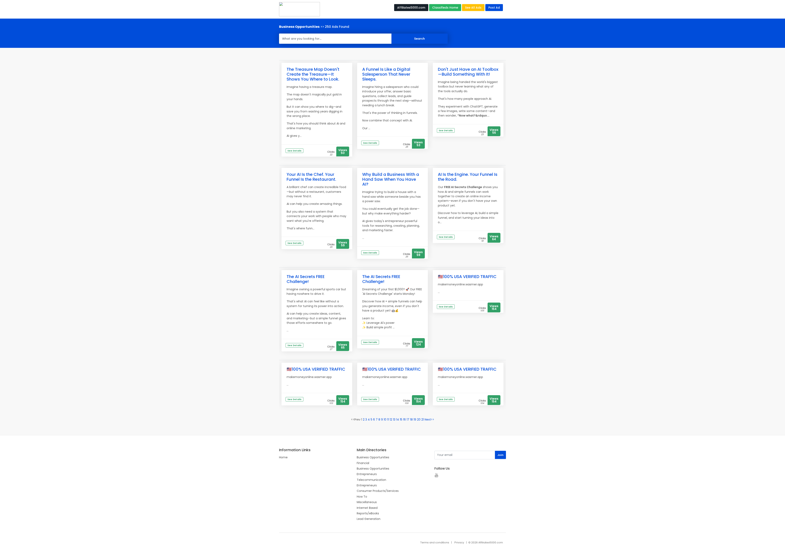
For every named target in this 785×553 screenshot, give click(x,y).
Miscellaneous (367, 502)
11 (388, 419)
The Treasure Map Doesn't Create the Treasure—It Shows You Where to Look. (313, 74)
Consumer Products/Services (378, 491)
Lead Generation (368, 519)
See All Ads (473, 8)
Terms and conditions (434, 542)
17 (408, 419)
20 (419, 419)
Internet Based (367, 508)
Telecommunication (371, 480)
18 (411, 419)
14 (397, 419)
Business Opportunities (373, 457)
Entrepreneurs (367, 474)
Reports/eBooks (368, 513)
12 (391, 419)
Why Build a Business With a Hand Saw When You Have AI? (390, 179)
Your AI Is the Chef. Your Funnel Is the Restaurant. (311, 177)
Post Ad (494, 8)
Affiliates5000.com (411, 8)
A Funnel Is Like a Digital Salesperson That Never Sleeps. (386, 74)
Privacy (459, 542)
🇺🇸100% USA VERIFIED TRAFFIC (467, 276)
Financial (363, 463)
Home (283, 457)
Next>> (429, 419)
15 (401, 419)
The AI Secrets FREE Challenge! (306, 279)
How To (362, 497)
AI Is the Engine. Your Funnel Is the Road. (467, 177)
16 (404, 419)
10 (385, 419)
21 (422, 419)
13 (394, 419)
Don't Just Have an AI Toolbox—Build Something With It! (468, 71)
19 (415, 419)
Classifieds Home (445, 8)
